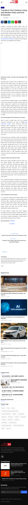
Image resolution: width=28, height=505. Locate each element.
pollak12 (12, 475)
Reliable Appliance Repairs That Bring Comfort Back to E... (18, 464)
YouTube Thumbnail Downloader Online (10, 411)
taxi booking (23, 416)
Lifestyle (14, 414)
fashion (3, 408)
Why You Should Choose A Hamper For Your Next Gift (13, 348)
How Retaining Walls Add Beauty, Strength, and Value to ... (13, 294)
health (13, 408)
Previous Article (14, 233)
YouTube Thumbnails (6, 414)
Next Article (13, 238)
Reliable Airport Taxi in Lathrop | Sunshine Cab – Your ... (13, 341)
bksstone (2, 296)
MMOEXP (17, 419)
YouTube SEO (21, 414)
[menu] (1, 2)
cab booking (4, 422)
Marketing (10, 416)
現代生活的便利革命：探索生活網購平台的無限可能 (13, 376)
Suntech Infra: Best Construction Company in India (14, 235)
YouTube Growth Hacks (6, 425)
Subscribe (24, 492)
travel (8, 408)
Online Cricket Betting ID (18, 425)
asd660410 (12, 382)
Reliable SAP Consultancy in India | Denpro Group (14, 478)
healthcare (4, 416)
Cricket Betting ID (12, 422)
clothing (16, 416)
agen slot (8, 428)
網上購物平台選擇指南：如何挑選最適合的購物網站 (13, 390)
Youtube (13, 223)
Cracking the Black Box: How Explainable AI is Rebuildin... (13, 317)
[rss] (2, 456)
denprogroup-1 (4, 480)
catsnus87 (2, 358)
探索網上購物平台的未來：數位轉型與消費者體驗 (12, 394)
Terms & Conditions (5, 501)
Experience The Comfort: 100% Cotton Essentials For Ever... (14, 363)
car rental (4, 419)
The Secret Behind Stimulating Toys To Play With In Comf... (13, 356)
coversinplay (4, 256)
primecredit (4, 388)
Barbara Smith (3, 320)
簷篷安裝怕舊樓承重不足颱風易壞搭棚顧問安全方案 (19, 380)
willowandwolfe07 (4, 351)
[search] (26, 2)
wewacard (3, 377)
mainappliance (13, 466)
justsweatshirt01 (4, 366)
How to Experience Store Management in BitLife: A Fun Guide (18, 472)
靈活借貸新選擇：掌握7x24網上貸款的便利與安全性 (13, 387)
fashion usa (10, 419)
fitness (3, 428)
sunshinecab (3, 344)
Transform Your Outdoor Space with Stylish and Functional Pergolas (14, 241)
